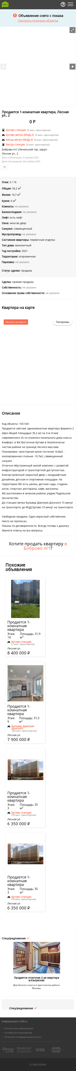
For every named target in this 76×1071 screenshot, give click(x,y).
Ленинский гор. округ (32, 149)
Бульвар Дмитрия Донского (22, 727)
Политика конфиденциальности (22, 1037)
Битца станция (15, 144)
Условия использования (18, 1032)
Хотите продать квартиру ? (38, 545)
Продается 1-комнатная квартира (18, 625)
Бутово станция (16, 130)
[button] (72, 30)
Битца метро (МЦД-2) (19, 140)
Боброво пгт (9, 149)
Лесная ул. (8, 153)
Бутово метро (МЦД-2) (20, 135)
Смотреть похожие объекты (38, 20)
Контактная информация (18, 1028)
